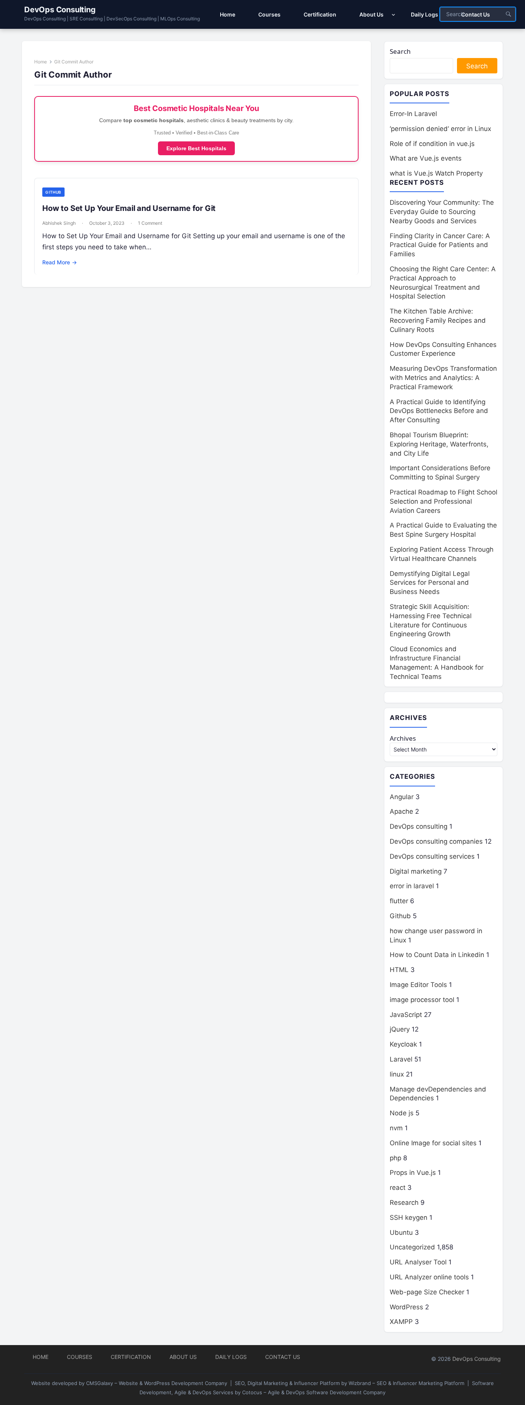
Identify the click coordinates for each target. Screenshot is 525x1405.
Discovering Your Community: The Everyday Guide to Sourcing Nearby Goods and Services (442, 212)
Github (53, 192)
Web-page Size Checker (427, 1292)
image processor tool (422, 1000)
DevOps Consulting (60, 9)
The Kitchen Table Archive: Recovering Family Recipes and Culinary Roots (438, 320)
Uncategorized (412, 1247)
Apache (401, 811)
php (395, 1158)
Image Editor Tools (418, 985)
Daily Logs (231, 1357)
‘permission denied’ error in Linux (440, 129)
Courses (79, 1357)
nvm (396, 1128)
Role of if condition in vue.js (432, 144)
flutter (399, 901)
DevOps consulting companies (436, 841)
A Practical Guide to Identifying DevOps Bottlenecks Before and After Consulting (439, 411)
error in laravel (412, 886)
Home (40, 62)
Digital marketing (416, 871)
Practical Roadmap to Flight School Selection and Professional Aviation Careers (443, 501)
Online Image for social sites (433, 1143)
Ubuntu (401, 1232)
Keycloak (403, 1044)
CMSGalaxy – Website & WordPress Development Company (156, 1383)
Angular (402, 797)
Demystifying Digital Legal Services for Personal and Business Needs (430, 583)
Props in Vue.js (413, 1172)
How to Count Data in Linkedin (437, 955)
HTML (399, 970)
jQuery (400, 1029)
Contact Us (282, 1357)
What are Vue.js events (426, 158)
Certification (131, 1357)
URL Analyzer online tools (429, 1277)
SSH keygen (408, 1217)
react (397, 1187)
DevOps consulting (418, 826)
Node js (402, 1113)
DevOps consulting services (432, 856)
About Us (183, 1357)
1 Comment (150, 223)
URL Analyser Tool (418, 1262)
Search (400, 51)
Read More (59, 262)
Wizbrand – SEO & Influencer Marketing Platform (406, 1383)
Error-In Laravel (413, 114)
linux (397, 1074)
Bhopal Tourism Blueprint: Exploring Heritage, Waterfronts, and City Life (439, 444)
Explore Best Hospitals (196, 148)
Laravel (401, 1059)
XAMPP (401, 1321)
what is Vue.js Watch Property (436, 173)
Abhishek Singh (59, 223)
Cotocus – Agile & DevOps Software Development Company (313, 1392)
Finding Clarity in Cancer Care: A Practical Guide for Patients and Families (440, 245)
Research (404, 1202)
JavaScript (406, 1015)
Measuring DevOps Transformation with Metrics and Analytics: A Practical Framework (443, 378)
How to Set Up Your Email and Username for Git (129, 208)
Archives (403, 738)
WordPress (406, 1307)
